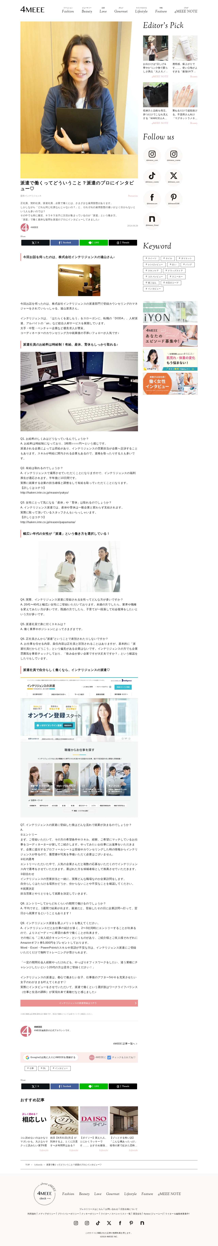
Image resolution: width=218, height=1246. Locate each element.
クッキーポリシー (90, 1214)
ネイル (169, 258)
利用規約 (32, 1214)
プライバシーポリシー (68, 1214)
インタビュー (61, 1068)
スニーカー (177, 276)
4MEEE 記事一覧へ (124, 1043)
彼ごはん (152, 283)
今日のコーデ (172, 283)
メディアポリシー (47, 1214)
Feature (147, 1194)
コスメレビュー (155, 276)
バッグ (188, 264)
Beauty (84, 1194)
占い (174, 264)
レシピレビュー (155, 264)
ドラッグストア (175, 270)
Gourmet (113, 1194)
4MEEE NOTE (169, 1194)
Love (98, 1194)
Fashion (68, 1194)
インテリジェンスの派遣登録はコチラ (78, 1003)
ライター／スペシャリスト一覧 (116, 1214)
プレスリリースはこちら (91, 1209)
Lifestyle (130, 1194)
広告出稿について (129, 1209)
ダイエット (186, 258)
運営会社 (137, 1214)
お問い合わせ (111, 1209)
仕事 (32, 1068)
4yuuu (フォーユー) (153, 1214)
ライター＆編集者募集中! (177, 1214)
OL (44, 1068)
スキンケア (153, 270)
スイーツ (152, 258)
